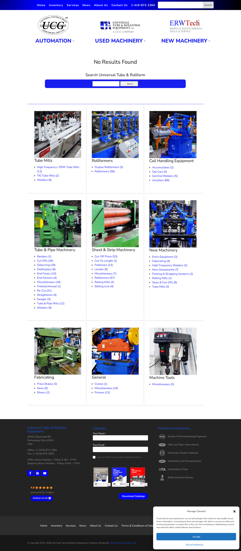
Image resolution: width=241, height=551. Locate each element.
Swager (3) (43, 299)
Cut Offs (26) (45, 261)
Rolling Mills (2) (104, 282)
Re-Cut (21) (44, 290)
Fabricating (44, 377)
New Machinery (163, 250)
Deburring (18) (46, 265)
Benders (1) (44, 256)
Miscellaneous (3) (163, 384)
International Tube (178, 469)
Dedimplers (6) (46, 269)
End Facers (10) (46, 273)
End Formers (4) (47, 278)
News (86, 5)
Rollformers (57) (105, 278)
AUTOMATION (53, 41)
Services (73, 5)
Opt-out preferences (194, 544)
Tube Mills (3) (160, 287)
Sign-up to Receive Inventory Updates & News (118, 457)
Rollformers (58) (105, 171)
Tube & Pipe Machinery (54, 249)
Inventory (56, 5)
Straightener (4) (47, 295)
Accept (196, 536)
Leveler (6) (101, 269)
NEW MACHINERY (184, 41)
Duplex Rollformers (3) (109, 167)
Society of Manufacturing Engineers (187, 436)
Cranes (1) (101, 384)
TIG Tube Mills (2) (48, 176)
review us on (40, 498)
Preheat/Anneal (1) (49, 286)
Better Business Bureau (180, 477)
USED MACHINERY (119, 41)
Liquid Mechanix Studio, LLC (122, 542)
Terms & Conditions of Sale (137, 525)
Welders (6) (44, 180)
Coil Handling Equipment (171, 160)
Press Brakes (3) (47, 384)
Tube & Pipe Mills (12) (50, 303)
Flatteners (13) (104, 265)
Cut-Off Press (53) (106, 256)
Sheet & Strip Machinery (113, 249)
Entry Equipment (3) (164, 257)
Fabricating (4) (161, 261)
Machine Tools (162, 377)
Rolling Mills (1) (162, 278)
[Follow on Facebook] (30, 473)
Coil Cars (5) (159, 172)
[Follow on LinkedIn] (37, 473)
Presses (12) (102, 392)
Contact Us (119, 5)
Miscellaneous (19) (48, 282)
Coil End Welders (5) (165, 176)
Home (41, 5)
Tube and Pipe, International (183, 444)
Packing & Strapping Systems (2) (172, 274)
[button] (234, 511)
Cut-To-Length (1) (106, 261)
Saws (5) (42, 388)
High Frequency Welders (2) (169, 265)
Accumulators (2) (162, 167)
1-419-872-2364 (143, 5)
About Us (101, 5)
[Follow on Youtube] (45, 473)
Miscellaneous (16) (106, 388)
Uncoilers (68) (160, 180)
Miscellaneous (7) (105, 273)
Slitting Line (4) (104, 286)
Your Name (100, 433)
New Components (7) (165, 269)
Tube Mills (43, 160)
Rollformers (102, 160)
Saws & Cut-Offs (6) (164, 282)
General (99, 377)
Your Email (99, 445)
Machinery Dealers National (183, 452)
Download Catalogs (133, 496)
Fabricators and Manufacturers (184, 461)
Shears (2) (43, 392)
